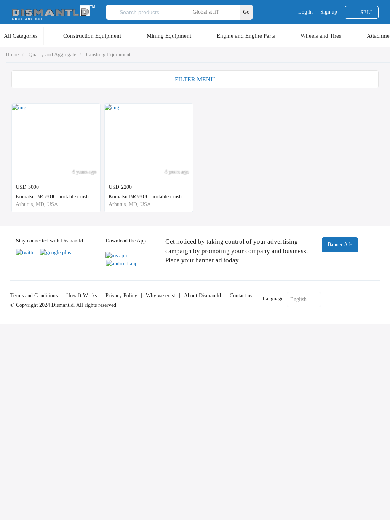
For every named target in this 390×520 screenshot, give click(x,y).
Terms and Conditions (34, 295)
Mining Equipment (169, 36)
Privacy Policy (121, 295)
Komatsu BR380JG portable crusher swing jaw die (163, 196)
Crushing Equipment (108, 54)
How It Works (81, 295)
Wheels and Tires (320, 36)
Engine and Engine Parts (246, 36)
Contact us (241, 295)
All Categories (21, 36)
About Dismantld (202, 295)
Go (246, 12)
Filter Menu (195, 79)
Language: (273, 298)
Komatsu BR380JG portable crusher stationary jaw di (73, 196)
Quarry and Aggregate (52, 54)
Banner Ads (340, 244)
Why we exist (160, 295)
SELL (367, 12)
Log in (305, 12)
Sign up (328, 12)
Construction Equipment (92, 36)
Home (12, 54)
